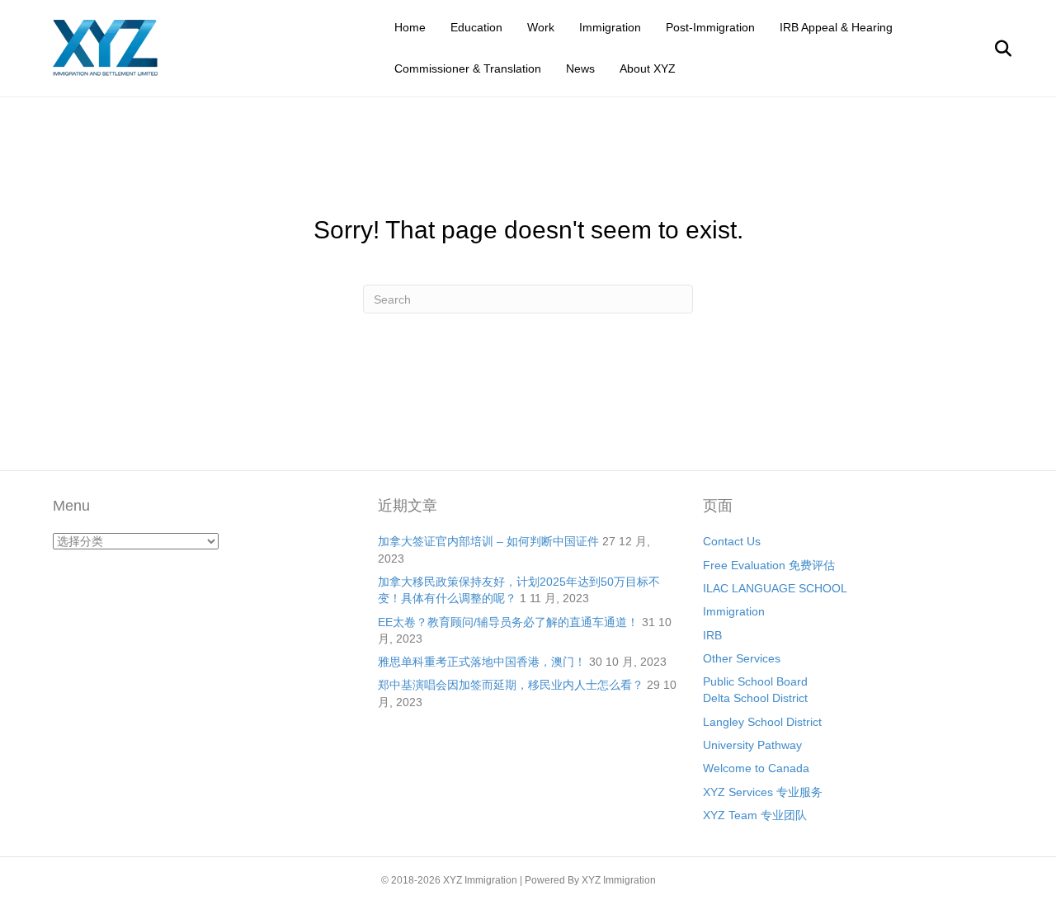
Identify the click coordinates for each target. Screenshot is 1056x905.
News (580, 68)
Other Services (741, 658)
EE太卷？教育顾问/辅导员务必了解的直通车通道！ (508, 622)
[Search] (993, 49)
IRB (712, 635)
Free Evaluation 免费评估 (769, 565)
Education (476, 27)
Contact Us (732, 541)
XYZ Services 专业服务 (763, 792)
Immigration (610, 27)
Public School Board (755, 681)
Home (410, 27)
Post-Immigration (710, 27)
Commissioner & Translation (467, 68)
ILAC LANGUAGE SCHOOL (775, 588)
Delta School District (755, 698)
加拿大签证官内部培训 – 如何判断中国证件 (488, 541)
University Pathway (752, 745)
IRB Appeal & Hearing (836, 27)
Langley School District (762, 721)
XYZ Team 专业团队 (755, 815)
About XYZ (648, 68)
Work (540, 27)
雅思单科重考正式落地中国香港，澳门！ (482, 661)
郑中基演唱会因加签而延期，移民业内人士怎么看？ (511, 684)
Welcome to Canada (756, 768)
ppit (666, 880)
